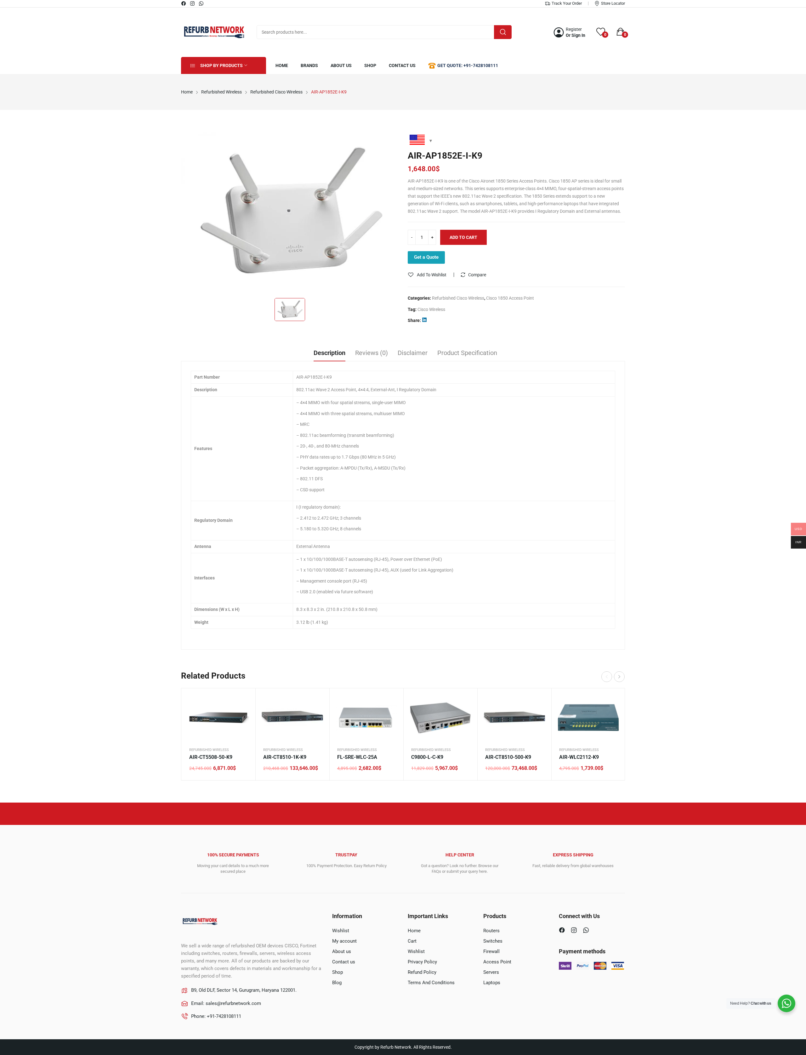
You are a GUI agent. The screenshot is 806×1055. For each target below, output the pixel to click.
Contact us (343, 962)
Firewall (491, 951)
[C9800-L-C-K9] (440, 718)
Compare (477, 274)
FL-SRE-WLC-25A (357, 757)
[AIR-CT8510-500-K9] (514, 718)
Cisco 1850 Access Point (510, 298)
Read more (316, 732)
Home (414, 931)
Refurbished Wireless (209, 750)
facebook (184, 3)
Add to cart (463, 237)
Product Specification (467, 353)
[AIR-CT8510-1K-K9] (292, 718)
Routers (491, 931)
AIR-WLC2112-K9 (579, 757)
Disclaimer (413, 353)
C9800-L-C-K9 (427, 757)
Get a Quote (426, 257)
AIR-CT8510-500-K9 (508, 757)
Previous (606, 676)
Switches (492, 941)
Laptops (491, 982)
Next (619, 676)
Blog (337, 982)
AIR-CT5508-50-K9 (210, 757)
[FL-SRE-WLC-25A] (366, 718)
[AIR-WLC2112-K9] (588, 718)
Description (329, 353)
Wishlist (340, 931)
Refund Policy (422, 972)
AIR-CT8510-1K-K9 (284, 757)
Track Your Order (567, 3)
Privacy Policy (422, 962)
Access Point (497, 962)
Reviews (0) (371, 353)
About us (341, 951)
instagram (193, 3)
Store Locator (613, 3)
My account (344, 941)
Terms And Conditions (431, 982)
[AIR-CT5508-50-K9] (218, 718)
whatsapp (201, 3)
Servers (491, 972)
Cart (412, 941)
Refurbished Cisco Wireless (458, 298)
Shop (337, 972)
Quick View (242, 701)
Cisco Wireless (431, 309)
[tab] (329, 354)
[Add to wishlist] (242, 716)
